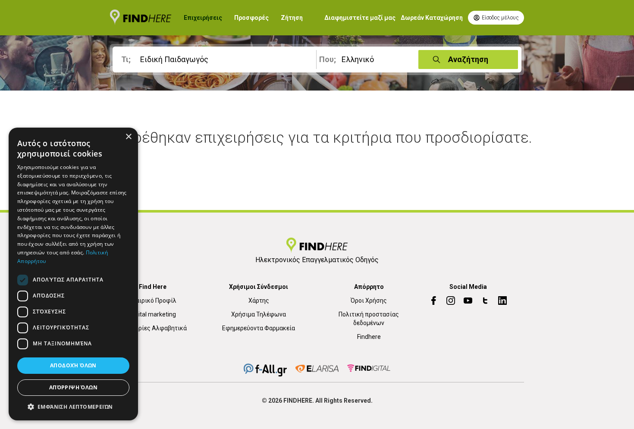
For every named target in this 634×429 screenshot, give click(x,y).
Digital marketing (153, 314)
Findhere (369, 336)
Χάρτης (258, 300)
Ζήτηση (292, 17)
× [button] (128, 137)
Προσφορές (251, 17)
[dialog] (73, 274)
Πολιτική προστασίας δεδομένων (369, 318)
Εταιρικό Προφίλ (152, 300)
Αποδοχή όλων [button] (73, 365)
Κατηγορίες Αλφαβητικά (153, 328)
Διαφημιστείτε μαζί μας (359, 17)
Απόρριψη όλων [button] (73, 387)
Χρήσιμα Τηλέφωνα (258, 314)
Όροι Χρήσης (369, 300)
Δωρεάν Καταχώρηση (432, 17)
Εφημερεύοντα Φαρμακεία (258, 328)
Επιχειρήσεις (203, 17)
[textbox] (216, 59)
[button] (73, 406)
